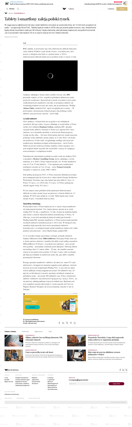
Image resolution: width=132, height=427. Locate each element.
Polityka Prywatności (21, 378)
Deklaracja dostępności (22, 385)
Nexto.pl (50, 381)
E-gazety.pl (51, 379)
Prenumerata (36, 381)
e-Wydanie (111, 9)
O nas (6, 378)
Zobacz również (10, 331)
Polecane (25, 331)
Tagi (50, 331)
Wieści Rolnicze (52, 387)
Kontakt (7, 379)
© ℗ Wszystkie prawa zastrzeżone (34, 321)
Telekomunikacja (19, 13)
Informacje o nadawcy (22, 383)
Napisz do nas (9, 381)
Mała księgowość (53, 383)
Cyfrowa (10, 13)
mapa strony (8, 398)
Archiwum (35, 383)
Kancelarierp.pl (52, 385)
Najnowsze (39, 331)
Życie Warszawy (52, 389)
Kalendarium (20, 398)
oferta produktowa (34, 398)
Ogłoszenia (35, 379)
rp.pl (24, 43)
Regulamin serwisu (21, 381)
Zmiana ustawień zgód (22, 379)
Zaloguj (122, 9)
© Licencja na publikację (31, 319)
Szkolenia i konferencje (12, 394)
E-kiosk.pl (50, 378)
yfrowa (71, 9)
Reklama (34, 378)
